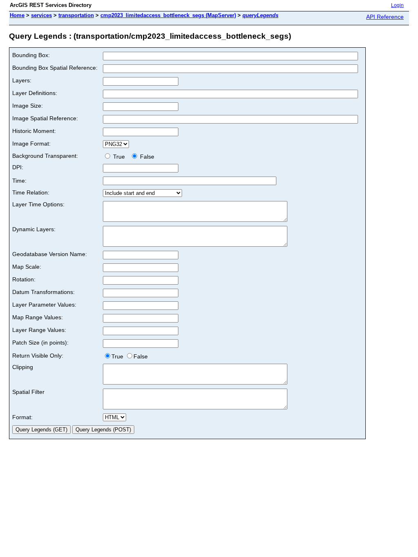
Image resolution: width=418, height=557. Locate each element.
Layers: (21, 80)
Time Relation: (30, 192)
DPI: (17, 167)
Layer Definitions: (34, 93)
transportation (76, 15)
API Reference (385, 16)
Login (397, 5)
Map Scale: (26, 266)
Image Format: (31, 143)
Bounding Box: (31, 55)
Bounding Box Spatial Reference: (55, 67)
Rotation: (24, 279)
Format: (22, 417)
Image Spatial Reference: (45, 118)
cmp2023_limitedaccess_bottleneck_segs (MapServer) (168, 15)
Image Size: (27, 105)
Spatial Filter (28, 392)
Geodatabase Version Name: (49, 254)
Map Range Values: (37, 317)
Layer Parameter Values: (44, 304)
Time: (19, 180)
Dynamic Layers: (34, 229)
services (41, 15)
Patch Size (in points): (40, 342)
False (146, 156)
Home (17, 15)
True (119, 156)
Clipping (22, 367)
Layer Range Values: (39, 330)
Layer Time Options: (38, 204)
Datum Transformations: (43, 292)
